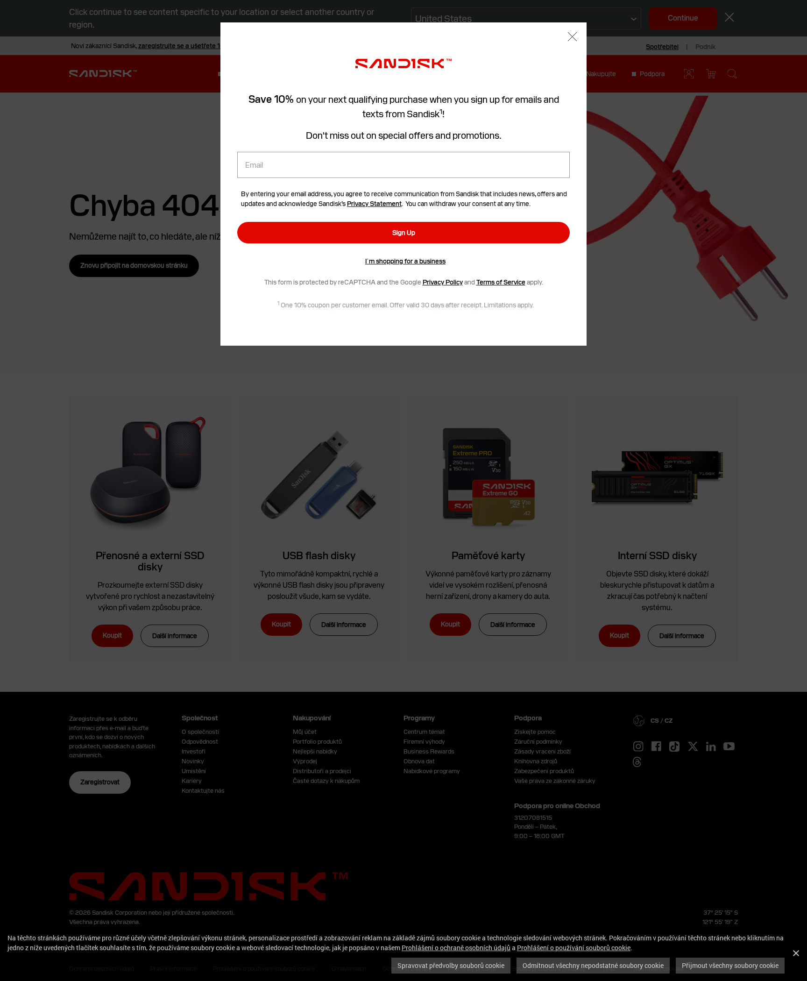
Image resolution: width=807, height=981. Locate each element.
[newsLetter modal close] (572, 37)
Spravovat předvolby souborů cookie (450, 965)
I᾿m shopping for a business (405, 261)
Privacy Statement (374, 203)
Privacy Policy (443, 282)
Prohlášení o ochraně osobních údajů (456, 947)
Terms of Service (500, 282)
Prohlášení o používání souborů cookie (573, 947)
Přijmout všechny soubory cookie (730, 965)
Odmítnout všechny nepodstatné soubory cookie (593, 965)
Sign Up (403, 232)
